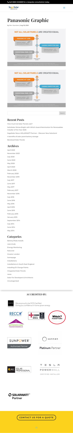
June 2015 (11, 210)
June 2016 (11, 200)
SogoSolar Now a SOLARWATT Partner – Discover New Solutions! (32, 133)
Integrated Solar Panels (16, 271)
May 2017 (10, 187)
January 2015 (12, 217)
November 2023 (13, 153)
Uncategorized (13, 281)
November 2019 (13, 177)
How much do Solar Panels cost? (20, 124)
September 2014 (13, 220)
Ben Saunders (14, 25)
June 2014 (11, 227)
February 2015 (12, 214)
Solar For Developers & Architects (20, 278)
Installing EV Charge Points (17, 267)
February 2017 (12, 190)
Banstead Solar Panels (16, 140)
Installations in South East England (20, 264)
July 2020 (11, 157)
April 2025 (11, 150)
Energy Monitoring (14, 247)
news (9, 274)
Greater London (13, 254)
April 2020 (11, 167)
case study (11, 244)
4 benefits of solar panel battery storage (22, 136)
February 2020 (13, 173)
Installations (12, 261)
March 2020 (11, 170)
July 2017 (10, 180)
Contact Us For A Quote (36, 417)
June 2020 (11, 160)
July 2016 (10, 197)
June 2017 (11, 184)
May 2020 (11, 163)
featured (10, 251)
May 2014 (10, 231)
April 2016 (11, 207)
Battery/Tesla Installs (15, 241)
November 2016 (13, 194)
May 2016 (10, 204)
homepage (11, 257)
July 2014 (10, 224)
